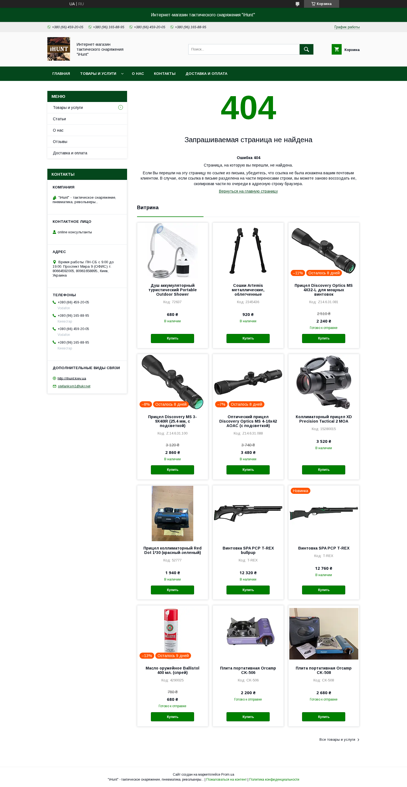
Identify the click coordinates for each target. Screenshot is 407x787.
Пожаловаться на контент (226, 779)
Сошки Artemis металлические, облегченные (248, 290)
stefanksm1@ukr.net (74, 386)
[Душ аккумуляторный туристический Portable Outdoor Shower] (172, 250)
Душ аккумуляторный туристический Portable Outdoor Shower (172, 290)
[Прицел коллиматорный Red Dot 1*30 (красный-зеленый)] (172, 513)
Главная (61, 73)
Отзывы (60, 141)
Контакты (165, 73)
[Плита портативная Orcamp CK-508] (323, 633)
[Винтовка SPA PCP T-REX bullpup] (248, 513)
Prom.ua (227, 774)
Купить (172, 338)
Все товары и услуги (337, 739)
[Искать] (306, 49)
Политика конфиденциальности (274, 779)
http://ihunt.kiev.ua (72, 378)
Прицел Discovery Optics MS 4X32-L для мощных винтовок (324, 290)
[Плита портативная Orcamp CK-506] (248, 633)
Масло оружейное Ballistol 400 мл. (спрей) (172, 670)
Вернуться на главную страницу (248, 191)
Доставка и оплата (206, 73)
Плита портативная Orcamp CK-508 (324, 670)
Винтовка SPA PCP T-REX (323, 548)
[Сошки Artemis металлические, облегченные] (248, 250)
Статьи (59, 119)
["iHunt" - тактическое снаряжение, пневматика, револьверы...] (58, 59)
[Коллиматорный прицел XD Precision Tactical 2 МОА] (323, 382)
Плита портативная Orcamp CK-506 (248, 670)
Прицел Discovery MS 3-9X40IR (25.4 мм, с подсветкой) (172, 421)
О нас (138, 73)
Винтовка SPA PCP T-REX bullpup (248, 550)
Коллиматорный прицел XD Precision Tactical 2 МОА (324, 419)
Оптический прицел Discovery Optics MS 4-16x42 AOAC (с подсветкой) (248, 421)
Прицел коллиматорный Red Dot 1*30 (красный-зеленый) (172, 550)
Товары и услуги (98, 73)
